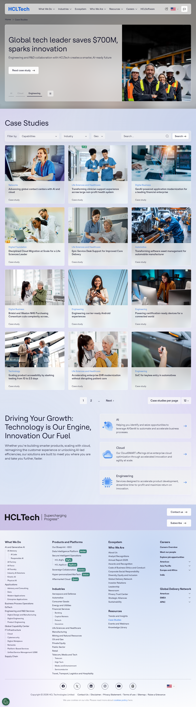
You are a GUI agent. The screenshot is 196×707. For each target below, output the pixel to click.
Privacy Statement (112, 694)
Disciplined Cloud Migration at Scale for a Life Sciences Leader (34, 252)
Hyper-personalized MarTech (70, 574)
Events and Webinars (118, 623)
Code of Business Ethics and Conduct (126, 567)
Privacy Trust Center (118, 594)
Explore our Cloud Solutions (145, 454)
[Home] (19, 9)
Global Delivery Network (120, 579)
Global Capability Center (17, 626)
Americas (164, 561)
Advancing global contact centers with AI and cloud (34, 190)
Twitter (77, 686)
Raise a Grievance (156, 694)
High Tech (59, 662)
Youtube (119, 686)
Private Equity (59, 643)
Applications (11, 584)
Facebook (63, 686)
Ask (167, 9)
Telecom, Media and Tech (64, 654)
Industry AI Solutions (16, 573)
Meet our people (168, 552)
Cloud (10, 634)
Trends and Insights (118, 616)
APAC (162, 602)
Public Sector (58, 647)
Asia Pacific (165, 565)
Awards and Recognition (120, 563)
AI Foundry (12, 569)
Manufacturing (59, 631)
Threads (133, 686)
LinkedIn (91, 686)
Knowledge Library (117, 627)
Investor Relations (117, 582)
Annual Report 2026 (118, 560)
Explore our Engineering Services (145, 482)
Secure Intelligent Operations (66, 555)
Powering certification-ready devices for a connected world (159, 315)
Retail (55, 650)
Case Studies (114, 619)
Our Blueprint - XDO (62, 547)
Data (10, 592)
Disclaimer (96, 694)
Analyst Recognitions (118, 556)
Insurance (59, 624)
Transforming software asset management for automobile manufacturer (160, 252)
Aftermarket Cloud (65, 579)
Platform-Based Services (18, 648)
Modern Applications (16, 595)
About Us (112, 552)
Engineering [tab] (34, 93)
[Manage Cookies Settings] (6, 701)
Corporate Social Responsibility (123, 571)
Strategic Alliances (117, 598)
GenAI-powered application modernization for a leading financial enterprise (161, 190)
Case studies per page (164, 400)
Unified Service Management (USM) (22, 652)
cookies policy (121, 700)
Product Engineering (16, 622)
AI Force (11, 565)
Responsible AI (17, 558)
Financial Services (61, 609)
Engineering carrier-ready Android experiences (91, 315)
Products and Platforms (67, 542)
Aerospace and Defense (64, 593)
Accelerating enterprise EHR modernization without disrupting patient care (96, 377)
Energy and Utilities (61, 605)
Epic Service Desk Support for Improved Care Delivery (97, 252)
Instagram (105, 686)
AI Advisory (12, 551)
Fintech (58, 620)
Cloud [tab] (20, 93)
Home (8, 19)
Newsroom (113, 590)
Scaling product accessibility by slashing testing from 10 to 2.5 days (31, 377)
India (162, 574)
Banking (58, 613)
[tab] (50, 93)
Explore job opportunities (172, 557)
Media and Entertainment (66, 666)
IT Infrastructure (13, 630)
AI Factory (12, 562)
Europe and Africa (168, 570)
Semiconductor (61, 669)
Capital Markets (61, 616)
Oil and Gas (58, 639)
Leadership (113, 586)
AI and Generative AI (15, 547)
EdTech (8, 607)
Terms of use (129, 694)
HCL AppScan (65, 565)
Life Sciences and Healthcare (66, 628)
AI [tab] (11, 93)
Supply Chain (11, 656)
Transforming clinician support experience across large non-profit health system (95, 190)
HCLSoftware (148, 9)
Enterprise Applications (17, 599)
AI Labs (14, 554)
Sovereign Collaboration (68, 569)
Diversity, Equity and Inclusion (122, 575)
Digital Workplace (15, 641)
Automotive (57, 597)
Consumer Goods (60, 601)
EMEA (163, 597)
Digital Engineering (16, 618)
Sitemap (142, 694)
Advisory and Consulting (18, 588)
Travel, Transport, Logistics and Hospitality (72, 673)
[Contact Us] (184, 9)
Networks (12, 645)
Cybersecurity (13, 637)
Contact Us (83, 694)
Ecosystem (80, 9)
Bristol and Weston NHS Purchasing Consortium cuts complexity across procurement (28, 315)
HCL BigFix (63, 560)
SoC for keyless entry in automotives (155, 375)
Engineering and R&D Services (19, 611)
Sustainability (115, 601)
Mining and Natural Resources (67, 635)
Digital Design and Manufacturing (22, 615)
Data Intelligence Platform (69, 551)
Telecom (58, 658)
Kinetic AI (12, 577)
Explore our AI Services (145, 426)
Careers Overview (168, 547)
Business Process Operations (19, 603)
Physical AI (12, 580)
